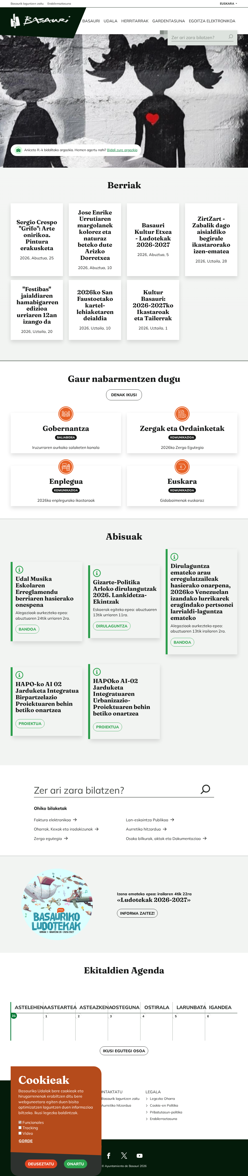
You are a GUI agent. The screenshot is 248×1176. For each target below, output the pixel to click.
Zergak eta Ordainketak (182, 428)
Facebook (108, 1155)
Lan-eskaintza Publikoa (147, 819)
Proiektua (30, 723)
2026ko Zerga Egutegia (182, 447)
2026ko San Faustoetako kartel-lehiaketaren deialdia (95, 305)
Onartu (75, 1163)
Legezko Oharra (162, 1098)
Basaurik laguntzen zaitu (120, 1098)
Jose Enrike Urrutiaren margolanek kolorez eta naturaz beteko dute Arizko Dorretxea (95, 235)
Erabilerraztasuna (163, 1119)
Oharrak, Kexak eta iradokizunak (63, 829)
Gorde (26, 1140)
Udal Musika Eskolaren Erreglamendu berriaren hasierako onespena (45, 591)
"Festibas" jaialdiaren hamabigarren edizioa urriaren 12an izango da (37, 305)
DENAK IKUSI (124, 394)
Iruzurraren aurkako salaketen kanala (66, 447)
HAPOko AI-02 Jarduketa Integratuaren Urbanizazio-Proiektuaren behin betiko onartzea (121, 697)
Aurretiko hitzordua (143, 829)
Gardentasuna (168, 20)
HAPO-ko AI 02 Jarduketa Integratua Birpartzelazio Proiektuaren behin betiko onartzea (47, 697)
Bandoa (27, 629)
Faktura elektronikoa (52, 819)
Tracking (30, 1127)
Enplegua (66, 481)
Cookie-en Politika (164, 1105)
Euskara (227, 3)
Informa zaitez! (137, 913)
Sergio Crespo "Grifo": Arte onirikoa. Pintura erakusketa (36, 235)
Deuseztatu (41, 1163)
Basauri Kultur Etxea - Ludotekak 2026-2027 (153, 235)
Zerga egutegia (48, 838)
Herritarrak (134, 20)
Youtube (139, 1155)
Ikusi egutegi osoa (124, 1050)
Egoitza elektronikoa (212, 20)
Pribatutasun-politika (166, 1112)
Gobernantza (66, 428)
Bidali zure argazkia (122, 150)
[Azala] (41, 21)
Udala (110, 20)
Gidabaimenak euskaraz (182, 500)
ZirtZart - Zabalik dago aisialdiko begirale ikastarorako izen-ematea (211, 235)
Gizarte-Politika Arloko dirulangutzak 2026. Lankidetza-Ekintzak (125, 591)
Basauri (91, 20)
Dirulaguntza (111, 626)
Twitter (124, 1155)
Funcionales (33, 1122)
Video (28, 1133)
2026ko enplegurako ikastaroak (66, 500)
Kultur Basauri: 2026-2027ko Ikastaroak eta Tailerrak (153, 305)
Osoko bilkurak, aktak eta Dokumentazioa (163, 838)
